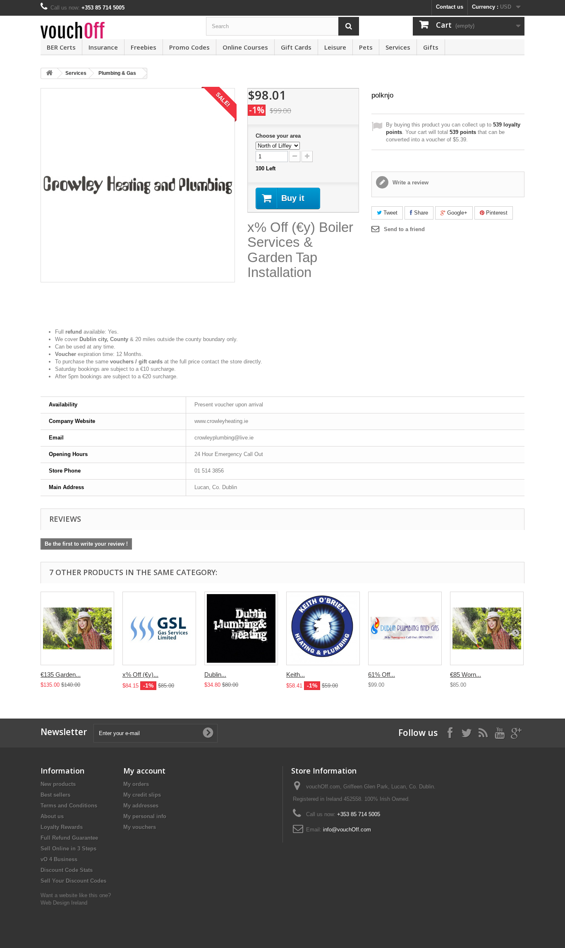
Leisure (335, 47)
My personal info (144, 816)
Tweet (389, 213)
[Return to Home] (49, 73)
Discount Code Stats (67, 870)
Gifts (430, 47)
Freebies (143, 47)
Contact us (449, 7)
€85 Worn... (465, 674)
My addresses (140, 805)
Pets (366, 47)
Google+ (456, 213)
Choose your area (279, 136)
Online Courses (245, 47)
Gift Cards (296, 47)
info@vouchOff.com (347, 829)
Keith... (295, 674)
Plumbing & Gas (117, 73)
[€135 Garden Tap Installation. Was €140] (77, 628)
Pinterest (496, 213)
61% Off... (381, 674)
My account (144, 771)
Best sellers (55, 795)
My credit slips (142, 795)
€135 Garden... (61, 674)
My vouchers (139, 827)
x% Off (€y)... (140, 674)
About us (52, 816)
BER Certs (61, 47)
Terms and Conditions (69, 805)
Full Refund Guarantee (69, 838)
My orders (136, 784)
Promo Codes (189, 47)
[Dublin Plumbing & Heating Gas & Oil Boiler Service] (241, 628)
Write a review (410, 182)
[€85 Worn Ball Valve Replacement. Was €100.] (487, 628)
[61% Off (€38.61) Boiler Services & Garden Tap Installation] (405, 628)
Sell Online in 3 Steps (68, 848)
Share (420, 213)
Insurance (103, 47)
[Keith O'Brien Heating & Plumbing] (323, 628)
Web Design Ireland (64, 903)
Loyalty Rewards (62, 827)
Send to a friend (404, 229)
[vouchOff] (117, 30)
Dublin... (215, 674)
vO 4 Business (59, 859)
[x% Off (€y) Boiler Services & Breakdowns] (159, 628)
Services (397, 47)
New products (58, 784)
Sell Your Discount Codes (73, 881)
